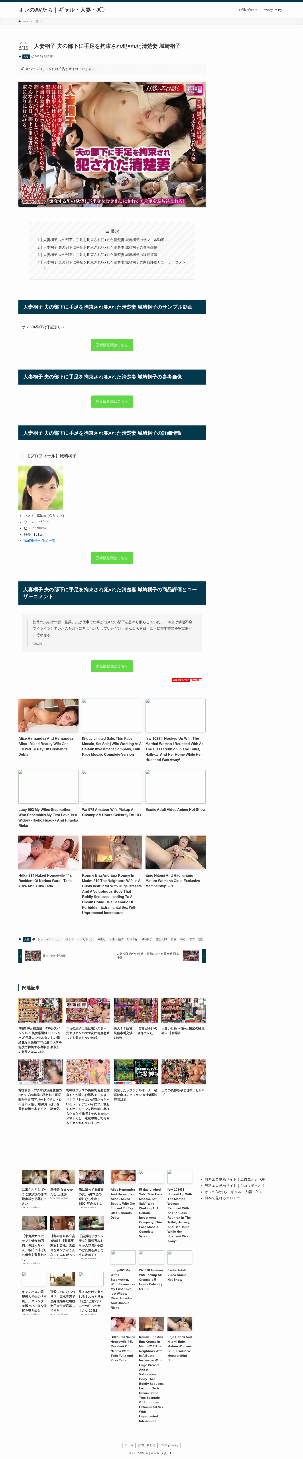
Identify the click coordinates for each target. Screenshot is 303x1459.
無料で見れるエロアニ (222, 1198)
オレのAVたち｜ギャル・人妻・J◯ (61, 9)
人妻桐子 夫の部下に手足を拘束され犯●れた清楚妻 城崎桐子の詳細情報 (100, 255)
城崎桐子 (147, 939)
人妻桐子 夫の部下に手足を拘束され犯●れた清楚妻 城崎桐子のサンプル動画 (103, 240)
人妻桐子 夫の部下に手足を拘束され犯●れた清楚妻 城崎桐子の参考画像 (100, 247)
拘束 (173, 939)
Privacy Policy (169, 1445)
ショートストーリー (50, 939)
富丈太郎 (161, 939)
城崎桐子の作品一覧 (40, 541)
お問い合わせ (146, 1445)
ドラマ (70, 939)
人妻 (26, 56)
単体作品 (132, 939)
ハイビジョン (86, 939)
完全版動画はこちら (112, 344)
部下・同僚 (196, 939)
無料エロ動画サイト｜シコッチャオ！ (235, 1186)
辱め (182, 939)
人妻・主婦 (116, 939)
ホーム (129, 1445)
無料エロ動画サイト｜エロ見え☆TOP (235, 1179)
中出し (102, 939)
